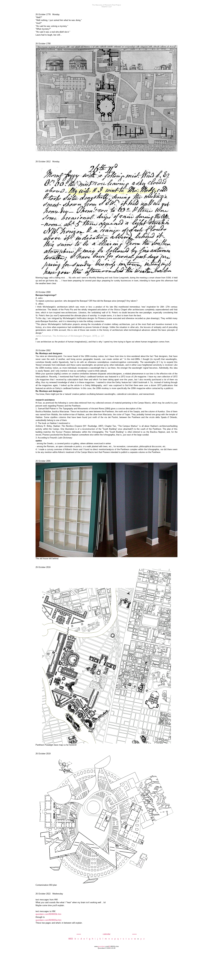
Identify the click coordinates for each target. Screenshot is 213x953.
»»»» (134, 934)
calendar (106, 934)
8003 (70, 939)
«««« (79, 934)
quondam (101, 946)
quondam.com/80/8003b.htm (48, 914)
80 (110, 946)
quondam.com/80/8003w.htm (48, 920)
